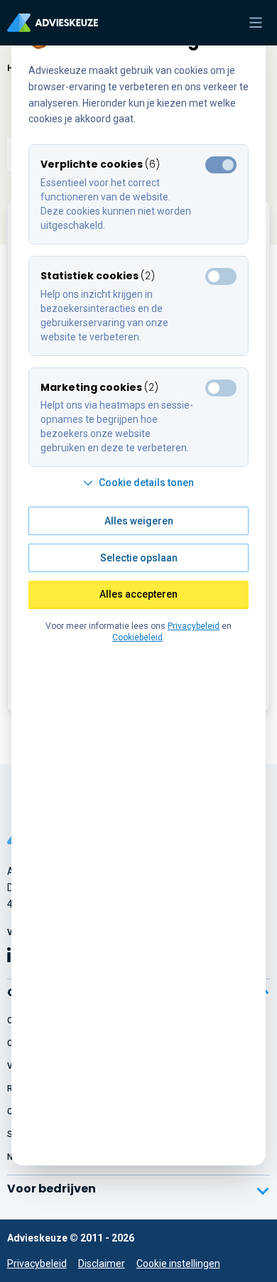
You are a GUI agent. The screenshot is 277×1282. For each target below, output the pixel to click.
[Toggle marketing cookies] (221, 276)
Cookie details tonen (146, 482)
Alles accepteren (138, 594)
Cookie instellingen (178, 1263)
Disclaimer (101, 1263)
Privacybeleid (37, 1263)
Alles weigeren (138, 521)
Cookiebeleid (137, 637)
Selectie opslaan (139, 558)
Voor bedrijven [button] (51, 1188)
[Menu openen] (255, 23)
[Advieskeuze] (52, 23)
